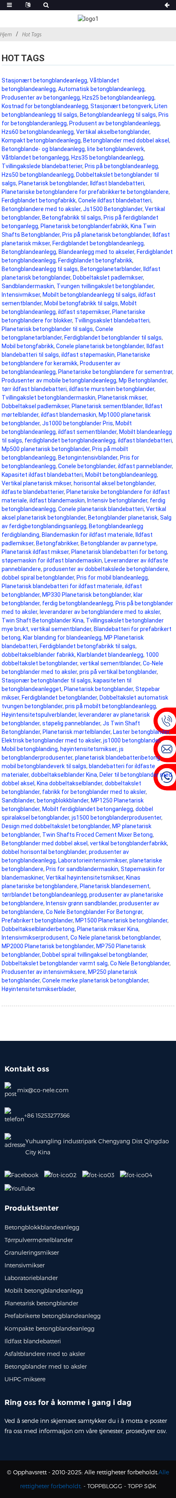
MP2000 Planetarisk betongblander (48, 946)
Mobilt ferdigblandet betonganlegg (87, 809)
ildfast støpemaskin (88, 354)
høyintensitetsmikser (88, 749)
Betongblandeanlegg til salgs (118, 114)
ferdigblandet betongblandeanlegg (70, 440)
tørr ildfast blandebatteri (34, 389)
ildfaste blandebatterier (33, 492)
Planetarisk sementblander (107, 406)
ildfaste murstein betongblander (111, 389)
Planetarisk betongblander (53, 183)
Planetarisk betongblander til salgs (47, 329)
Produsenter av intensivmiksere (44, 972)
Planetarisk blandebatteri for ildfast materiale (62, 586)
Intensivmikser (21, 294)
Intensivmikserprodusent (35, 937)
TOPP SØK (142, 1485)
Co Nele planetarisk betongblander (115, 937)
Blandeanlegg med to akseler (96, 252)
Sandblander (18, 800)
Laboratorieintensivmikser (92, 860)
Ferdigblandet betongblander (59, 697)
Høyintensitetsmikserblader (38, 989)
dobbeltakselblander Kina (64, 774)
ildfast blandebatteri (145, 440)
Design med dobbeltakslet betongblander (56, 826)
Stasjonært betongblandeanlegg (44, 80)
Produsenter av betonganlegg (41, 97)
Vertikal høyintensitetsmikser (85, 877)
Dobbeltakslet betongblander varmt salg (55, 963)
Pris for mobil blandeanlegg (112, 577)
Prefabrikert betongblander (37, 920)
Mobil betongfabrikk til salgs (81, 303)
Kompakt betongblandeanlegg (41, 140)
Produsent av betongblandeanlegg (114, 123)
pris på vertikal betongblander (118, 672)
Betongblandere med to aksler (41, 209)
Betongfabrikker (57, 543)
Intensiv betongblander (117, 500)
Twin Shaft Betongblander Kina (42, 620)
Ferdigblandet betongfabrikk (39, 200)
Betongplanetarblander (110, 269)
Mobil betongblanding (30, 749)
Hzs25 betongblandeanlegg (118, 97)
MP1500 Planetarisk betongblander (121, 920)
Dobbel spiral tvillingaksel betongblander (94, 954)
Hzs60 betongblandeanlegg (38, 132)
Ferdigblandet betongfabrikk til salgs (87, 646)
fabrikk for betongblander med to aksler (94, 792)
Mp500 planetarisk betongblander (46, 449)
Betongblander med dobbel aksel (126, 140)
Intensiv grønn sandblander (81, 903)
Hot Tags (31, 34)
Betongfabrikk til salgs (71, 217)
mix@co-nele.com (43, 1090)
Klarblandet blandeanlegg (110, 654)
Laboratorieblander (31, 1277)
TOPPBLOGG (104, 1485)
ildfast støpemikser (84, 312)
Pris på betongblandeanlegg (121, 166)
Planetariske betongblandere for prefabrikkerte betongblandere (85, 192)
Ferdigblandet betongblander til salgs (113, 337)
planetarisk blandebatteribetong (117, 757)
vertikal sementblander (61, 629)
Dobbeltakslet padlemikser (108, 277)
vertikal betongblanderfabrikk (128, 843)
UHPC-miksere (25, 1379)
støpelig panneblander (71, 723)
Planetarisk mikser (122, 397)
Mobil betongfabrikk (28, 346)
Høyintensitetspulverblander (39, 714)
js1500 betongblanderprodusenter (116, 817)
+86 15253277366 (47, 1115)
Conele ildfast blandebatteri (114, 200)
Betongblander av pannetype (118, 543)
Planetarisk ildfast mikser (35, 552)
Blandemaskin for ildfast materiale (87, 534)
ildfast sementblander (87, 432)
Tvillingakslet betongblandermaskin (48, 397)
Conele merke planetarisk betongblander (95, 980)
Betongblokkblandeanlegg (42, 1227)
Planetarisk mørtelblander (77, 732)
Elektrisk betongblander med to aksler (51, 740)
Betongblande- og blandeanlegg (43, 149)
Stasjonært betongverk (121, 106)
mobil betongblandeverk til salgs (44, 766)
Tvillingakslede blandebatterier (42, 166)
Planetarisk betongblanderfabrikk (84, 226)
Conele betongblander (86, 466)
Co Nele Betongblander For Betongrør (94, 912)
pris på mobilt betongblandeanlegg (110, 706)
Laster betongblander (141, 732)
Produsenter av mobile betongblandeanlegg (59, 380)
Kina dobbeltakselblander (69, 783)
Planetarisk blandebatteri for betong (119, 552)
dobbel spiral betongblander (38, 577)
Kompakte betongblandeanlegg (50, 1328)
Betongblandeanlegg (29, 252)
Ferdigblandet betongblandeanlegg (98, 243)
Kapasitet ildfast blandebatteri (42, 474)
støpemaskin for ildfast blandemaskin (52, 560)
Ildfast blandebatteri (117, 183)
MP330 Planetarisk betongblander (86, 594)
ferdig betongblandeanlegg (77, 603)
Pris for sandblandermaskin (82, 869)
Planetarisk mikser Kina (107, 929)
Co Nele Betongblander (139, 963)
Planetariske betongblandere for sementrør (115, 372)
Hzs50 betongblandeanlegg (38, 174)
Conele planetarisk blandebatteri (101, 509)
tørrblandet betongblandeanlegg (44, 894)
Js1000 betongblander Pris (77, 423)
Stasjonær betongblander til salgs (46, 680)
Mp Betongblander (143, 380)
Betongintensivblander (87, 457)
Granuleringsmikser (32, 1252)
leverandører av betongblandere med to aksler (100, 612)
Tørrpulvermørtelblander (39, 1239)
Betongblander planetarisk (123, 517)
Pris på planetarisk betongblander (106, 234)
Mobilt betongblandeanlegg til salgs (89, 294)
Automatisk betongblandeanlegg (101, 89)
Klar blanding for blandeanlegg (62, 637)
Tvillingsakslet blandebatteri (111, 320)
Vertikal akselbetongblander (112, 132)
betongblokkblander (62, 800)
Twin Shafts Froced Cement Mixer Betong (97, 834)
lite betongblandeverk (115, 149)
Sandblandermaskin (28, 286)
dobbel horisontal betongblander (44, 852)
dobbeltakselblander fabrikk (38, 654)
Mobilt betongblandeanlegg (121, 474)
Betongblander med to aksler (46, 1366)
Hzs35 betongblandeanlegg (107, 157)
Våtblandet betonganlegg (35, 157)
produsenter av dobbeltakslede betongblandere (105, 569)
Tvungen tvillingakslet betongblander (104, 286)
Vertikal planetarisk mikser (36, 483)
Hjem (6, 34)
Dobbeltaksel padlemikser (35, 406)
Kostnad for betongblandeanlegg (45, 106)
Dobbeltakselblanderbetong (38, 929)
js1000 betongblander (131, 740)
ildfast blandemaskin (68, 414)
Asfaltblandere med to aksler (45, 1353)
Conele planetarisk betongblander (100, 346)
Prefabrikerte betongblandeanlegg (53, 1315)
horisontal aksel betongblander (114, 483)
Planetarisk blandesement (114, 886)
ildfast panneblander (145, 466)
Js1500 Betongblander (112, 209)
